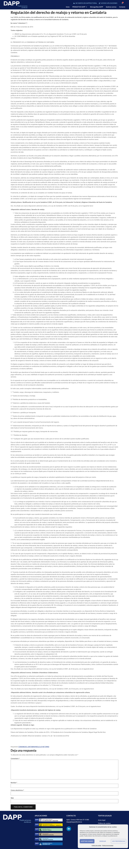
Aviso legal (101, 820)
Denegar (102, 841)
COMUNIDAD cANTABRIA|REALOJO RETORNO (33, 747)
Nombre (14, 783)
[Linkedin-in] (68, 828)
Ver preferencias (118, 841)
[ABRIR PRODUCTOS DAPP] (86, 7)
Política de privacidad (107, 845)
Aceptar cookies (87, 841)
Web (12, 798)
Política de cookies (96, 845)
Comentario (15, 758)
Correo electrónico (17, 790)
